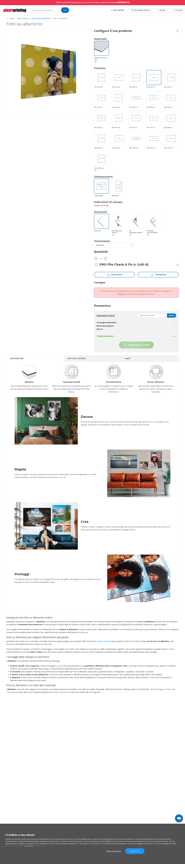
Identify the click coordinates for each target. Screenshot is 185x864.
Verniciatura (102, 241)
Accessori (100, 211)
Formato (100, 68)
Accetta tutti (134, 851)
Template (160, 274)
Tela (8, 692)
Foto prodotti (23, 18)
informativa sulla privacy (14, 846)
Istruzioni (116, 274)
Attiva (171, 315)
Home (11, 18)
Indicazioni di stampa (108, 202)
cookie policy (39, 846)
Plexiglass (160, 689)
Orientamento (103, 176)
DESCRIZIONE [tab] (16, 358)
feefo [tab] (128, 358)
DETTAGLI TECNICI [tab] (77, 358)
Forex (169, 689)
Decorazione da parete (40, 18)
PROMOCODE (106, 315)
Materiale (100, 38)
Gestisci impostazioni (113, 851)
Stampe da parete (104, 641)
